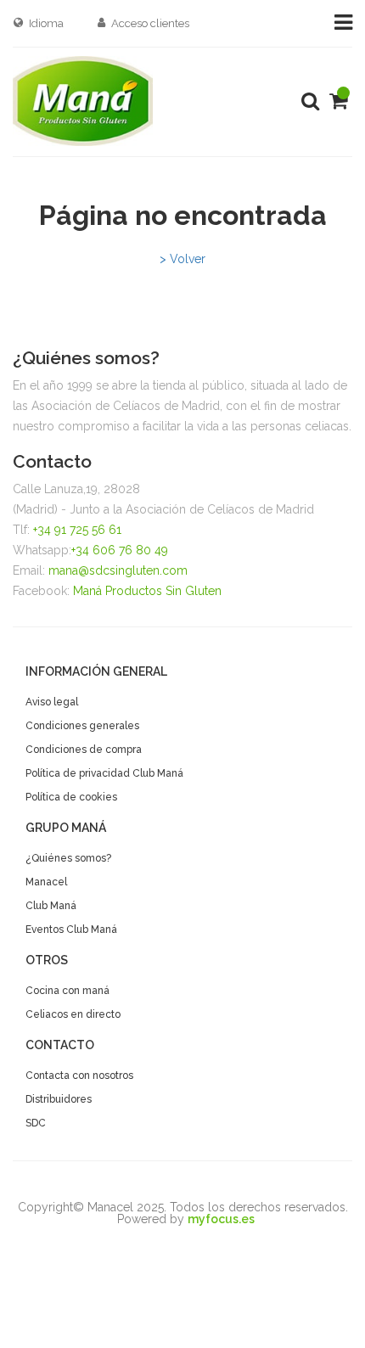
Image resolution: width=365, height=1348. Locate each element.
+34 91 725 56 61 (77, 529)
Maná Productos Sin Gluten (147, 591)
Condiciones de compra (83, 749)
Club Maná (50, 906)
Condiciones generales (82, 726)
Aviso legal (51, 702)
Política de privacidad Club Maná (104, 773)
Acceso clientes (150, 23)
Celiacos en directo (73, 1014)
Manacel (46, 882)
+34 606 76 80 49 (119, 550)
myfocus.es (221, 1219)
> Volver (182, 259)
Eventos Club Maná (71, 929)
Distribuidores (58, 1099)
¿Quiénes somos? (68, 858)
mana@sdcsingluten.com (118, 570)
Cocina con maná (67, 991)
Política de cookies (71, 797)
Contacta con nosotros (79, 1075)
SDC (35, 1123)
